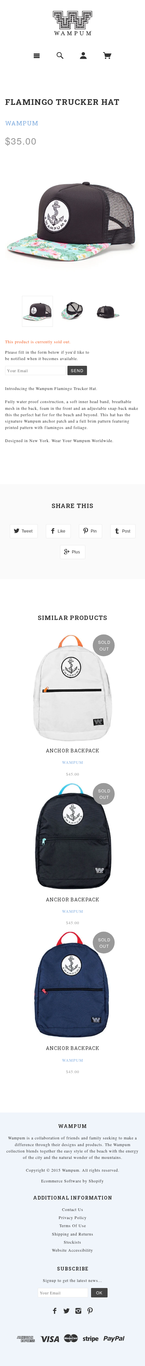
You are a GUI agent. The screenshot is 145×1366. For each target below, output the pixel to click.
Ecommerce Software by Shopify (72, 1180)
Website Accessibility (72, 1250)
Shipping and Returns (72, 1234)
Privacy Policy (73, 1217)
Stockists (72, 1242)
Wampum (21, 123)
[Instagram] (78, 1311)
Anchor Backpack (72, 750)
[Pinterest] (90, 1311)
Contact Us (72, 1209)
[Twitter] (66, 1311)
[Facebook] (54, 1311)
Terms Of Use (72, 1225)
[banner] (73, 23)
